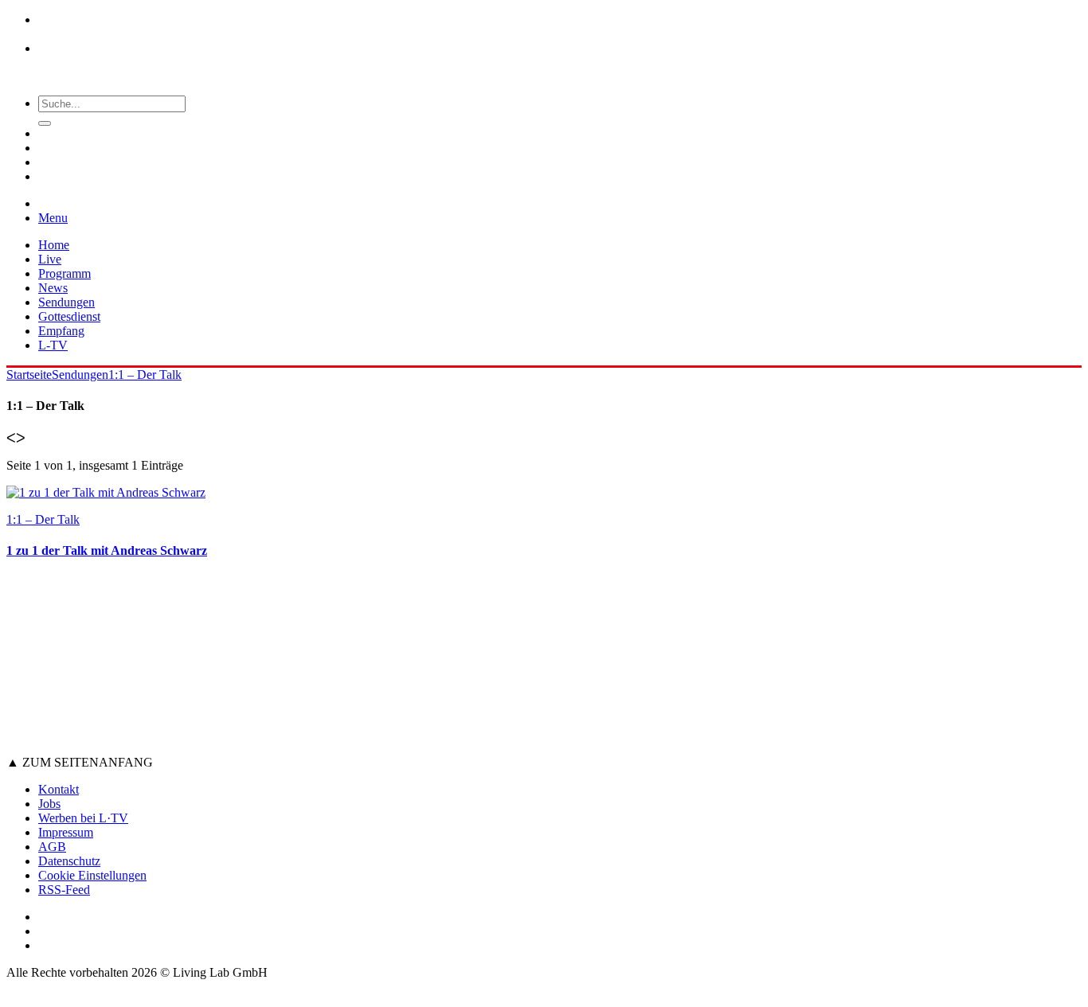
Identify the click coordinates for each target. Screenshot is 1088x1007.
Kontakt (58, 789)
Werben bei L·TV (83, 818)
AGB (52, 846)
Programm (64, 273)
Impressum (65, 832)
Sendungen (66, 302)
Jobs (49, 803)
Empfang (61, 331)
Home (53, 245)
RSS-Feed (64, 889)
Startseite (29, 374)
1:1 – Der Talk (145, 374)
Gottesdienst (69, 316)
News (53, 288)
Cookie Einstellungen (92, 875)
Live (49, 259)
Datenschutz (69, 861)
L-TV (53, 345)
